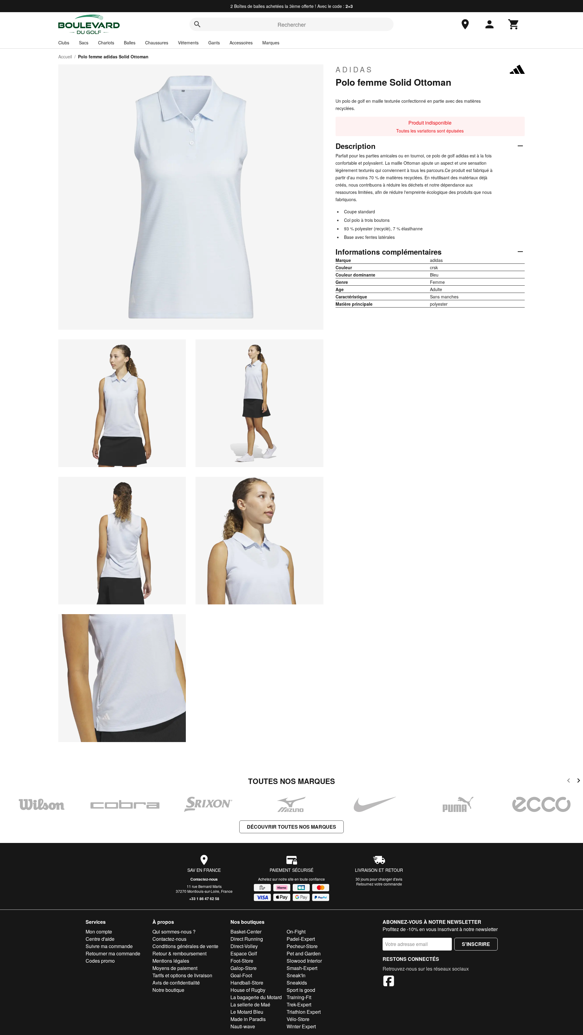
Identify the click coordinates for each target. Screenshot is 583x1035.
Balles (129, 43)
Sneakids (297, 982)
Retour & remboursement (179, 953)
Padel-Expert (301, 938)
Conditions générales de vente (185, 946)
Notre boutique (168, 989)
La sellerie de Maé (250, 1004)
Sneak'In (296, 975)
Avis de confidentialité (176, 982)
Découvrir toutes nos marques (291, 826)
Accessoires (241, 43)
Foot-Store (241, 960)
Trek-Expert (299, 1004)
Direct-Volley (244, 946)
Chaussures (156, 43)
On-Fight (296, 931)
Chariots (106, 43)
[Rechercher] (197, 24)
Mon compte (99, 931)
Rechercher (292, 24)
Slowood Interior (304, 960)
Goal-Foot (241, 975)
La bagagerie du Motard (256, 997)
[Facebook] (389, 982)
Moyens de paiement (174, 968)
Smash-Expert (302, 968)
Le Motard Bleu (246, 1011)
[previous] (568, 781)
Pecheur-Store (302, 946)
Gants (214, 43)
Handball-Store (246, 982)
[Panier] (514, 24)
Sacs (83, 43)
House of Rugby (247, 989)
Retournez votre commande (379, 883)
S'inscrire (476, 943)
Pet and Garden (304, 953)
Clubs (63, 43)
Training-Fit (299, 997)
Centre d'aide (100, 938)
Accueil (65, 56)
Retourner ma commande (113, 953)
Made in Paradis (248, 1019)
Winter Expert (301, 1026)
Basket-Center (245, 931)
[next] (578, 781)
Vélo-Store (298, 1019)
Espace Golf (243, 953)
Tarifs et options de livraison (182, 975)
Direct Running (246, 938)
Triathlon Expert (304, 1011)
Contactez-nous (204, 879)
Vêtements (188, 43)
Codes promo (100, 960)
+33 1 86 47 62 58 (204, 898)
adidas (354, 69)
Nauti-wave (242, 1026)
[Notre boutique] (465, 24)
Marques (270, 43)
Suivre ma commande (109, 946)
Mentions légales (170, 960)
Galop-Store (243, 968)
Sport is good (301, 989)
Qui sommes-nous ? (174, 931)
